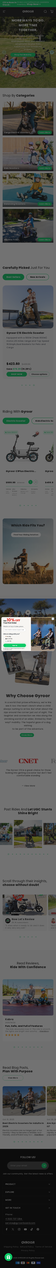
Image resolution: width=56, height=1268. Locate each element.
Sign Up (14, 645)
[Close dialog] (53, 619)
